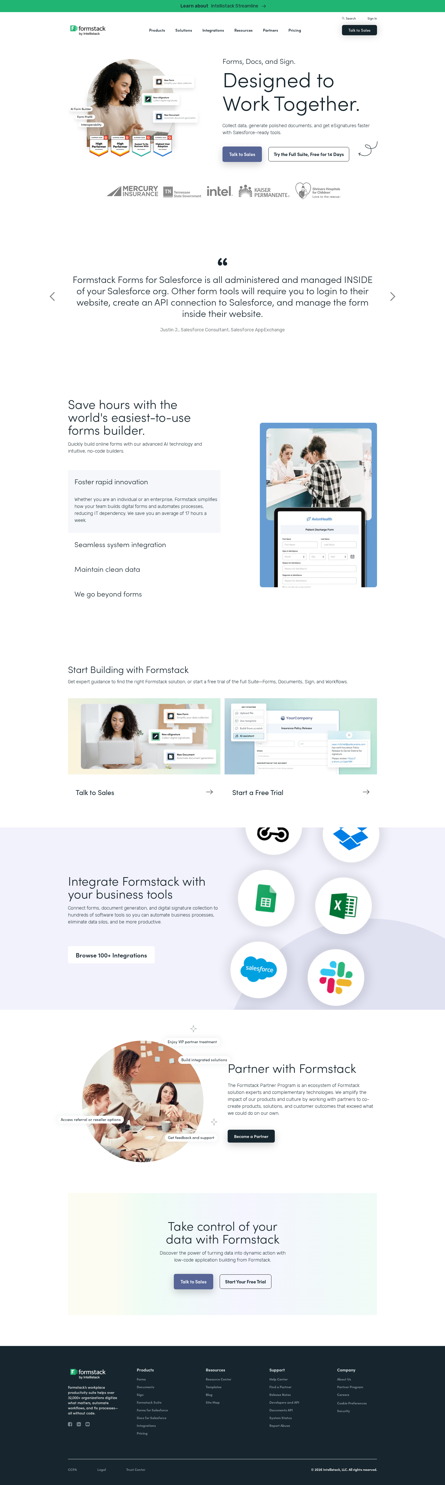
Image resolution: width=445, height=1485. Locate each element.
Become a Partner (251, 1136)
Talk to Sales (359, 30)
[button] (157, 30)
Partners (270, 30)
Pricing (294, 30)
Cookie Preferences (352, 1403)
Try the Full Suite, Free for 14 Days (309, 154)
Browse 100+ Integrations (111, 955)
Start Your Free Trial (245, 1281)
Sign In (372, 18)
